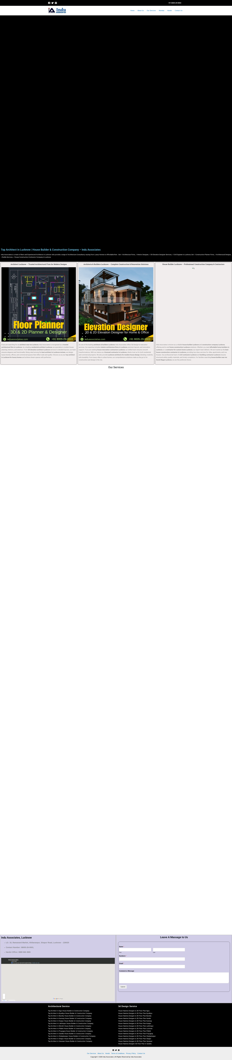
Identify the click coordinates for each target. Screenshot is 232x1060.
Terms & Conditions (118, 1053)
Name (121, 946)
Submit (123, 987)
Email (121, 963)
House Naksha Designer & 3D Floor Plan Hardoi (134, 1018)
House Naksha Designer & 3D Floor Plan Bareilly (134, 1016)
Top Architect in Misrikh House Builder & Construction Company (69, 1026)
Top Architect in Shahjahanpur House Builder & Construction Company (72, 1036)
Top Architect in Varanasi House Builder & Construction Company (70, 1041)
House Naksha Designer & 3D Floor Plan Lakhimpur (135, 1026)
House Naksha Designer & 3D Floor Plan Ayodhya (135, 1013)
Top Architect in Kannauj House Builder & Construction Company (70, 1018)
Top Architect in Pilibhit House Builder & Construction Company (69, 1028)
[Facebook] (49, 3)
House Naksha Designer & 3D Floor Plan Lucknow (135, 1028)
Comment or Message (126, 971)
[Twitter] (52, 3)
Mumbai (161, 10)
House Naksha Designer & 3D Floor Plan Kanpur (134, 1023)
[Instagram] (56, 3)
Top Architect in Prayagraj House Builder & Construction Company (70, 1031)
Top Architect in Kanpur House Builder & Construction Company (69, 1021)
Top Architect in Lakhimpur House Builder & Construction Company (70, 1023)
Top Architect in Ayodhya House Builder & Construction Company (70, 1013)
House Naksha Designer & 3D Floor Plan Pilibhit (134, 1031)
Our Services (151, 10)
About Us (140, 10)
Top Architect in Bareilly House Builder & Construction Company (69, 1016)
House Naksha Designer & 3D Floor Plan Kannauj (135, 1021)
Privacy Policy (131, 1053)
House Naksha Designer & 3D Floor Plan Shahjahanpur (137, 1036)
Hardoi (169, 10)
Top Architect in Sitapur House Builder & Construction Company (69, 1039)
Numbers (122, 956)
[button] (174, 3)
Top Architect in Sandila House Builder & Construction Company (69, 1033)
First (120, 952)
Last (154, 952)
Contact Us (178, 10)
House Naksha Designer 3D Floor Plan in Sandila (135, 1044)
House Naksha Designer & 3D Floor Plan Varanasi (135, 1041)
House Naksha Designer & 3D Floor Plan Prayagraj (135, 1033)
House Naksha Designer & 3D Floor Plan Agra (133, 1011)
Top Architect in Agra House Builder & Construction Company (68, 1011)
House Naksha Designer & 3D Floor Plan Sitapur (134, 1039)
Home (132, 10)
